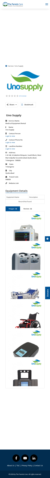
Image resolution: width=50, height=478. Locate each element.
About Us (11, 465)
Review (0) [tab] (28, 209)
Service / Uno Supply (15, 66)
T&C (18, 465)
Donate (47, 293)
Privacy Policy (28, 465)
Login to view (10, 136)
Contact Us (38, 465)
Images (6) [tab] (13, 209)
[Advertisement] (25, 36)
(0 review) (22, 96)
